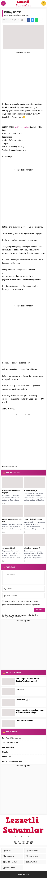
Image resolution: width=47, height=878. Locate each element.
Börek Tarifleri (15, 15)
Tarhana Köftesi (8, 548)
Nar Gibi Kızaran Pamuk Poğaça (11, 491)
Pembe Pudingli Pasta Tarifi (12, 761)
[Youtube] (23, 842)
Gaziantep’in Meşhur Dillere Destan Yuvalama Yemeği (27, 680)
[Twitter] (19, 842)
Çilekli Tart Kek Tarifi (32, 548)
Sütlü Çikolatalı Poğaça (33, 519)
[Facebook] (15, 842)
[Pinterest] (27, 842)
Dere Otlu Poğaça (23, 700)
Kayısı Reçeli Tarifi (9, 747)
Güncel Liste (6, 757)
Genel (17, 20)
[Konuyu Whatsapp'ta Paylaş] (36, 20)
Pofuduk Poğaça (30, 490)
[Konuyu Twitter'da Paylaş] (32, 20)
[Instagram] (31, 842)
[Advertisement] (23, 76)
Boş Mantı (20, 689)
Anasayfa (7, 15)
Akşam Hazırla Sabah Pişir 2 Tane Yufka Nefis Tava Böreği (30, 711)
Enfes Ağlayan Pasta (24, 721)
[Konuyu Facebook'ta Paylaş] (28, 20)
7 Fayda (5, 752)
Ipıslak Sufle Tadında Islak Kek (12, 520)
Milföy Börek (13, 466)
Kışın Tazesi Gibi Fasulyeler (12, 738)
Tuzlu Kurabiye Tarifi (10, 743)
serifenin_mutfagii (22, 127)
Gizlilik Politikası (23, 874)
